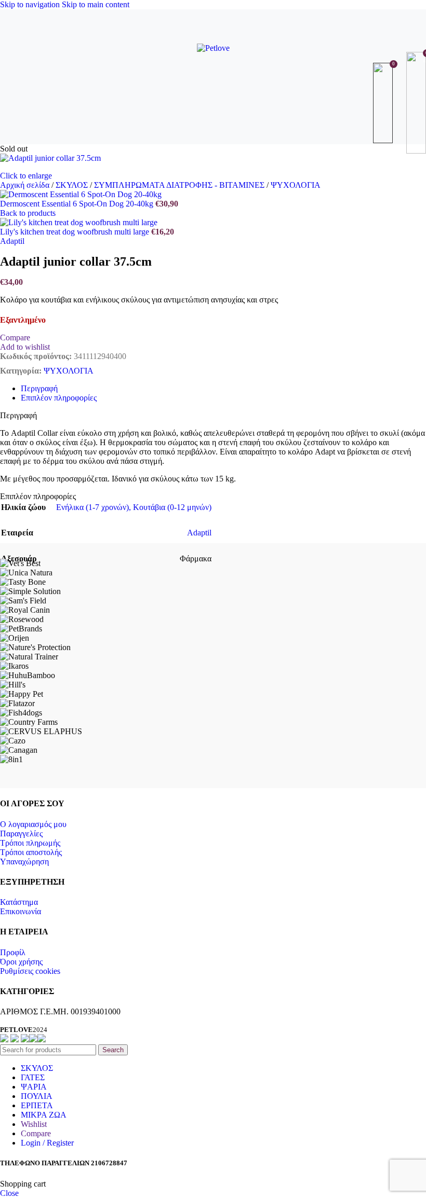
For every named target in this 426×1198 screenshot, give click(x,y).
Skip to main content (95, 4)
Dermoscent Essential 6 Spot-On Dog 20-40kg (77, 203)
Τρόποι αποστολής (31, 852)
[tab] (39, 388)
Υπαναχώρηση (24, 861)
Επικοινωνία (20, 911)
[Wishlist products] (384, 102)
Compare (36, 1133)
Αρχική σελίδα (25, 185)
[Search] (213, 102)
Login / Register (47, 1142)
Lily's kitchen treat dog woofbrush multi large (75, 231)
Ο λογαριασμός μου (33, 824)
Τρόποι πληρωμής (30, 842)
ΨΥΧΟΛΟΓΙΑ (296, 185)
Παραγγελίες (21, 833)
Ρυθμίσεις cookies (30, 971)
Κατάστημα (19, 902)
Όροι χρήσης (21, 961)
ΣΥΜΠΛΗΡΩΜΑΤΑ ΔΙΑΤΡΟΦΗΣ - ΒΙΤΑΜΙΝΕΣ (180, 185)
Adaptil (12, 241)
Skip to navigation (31, 4)
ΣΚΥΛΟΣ (73, 185)
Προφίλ (12, 952)
